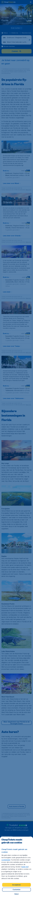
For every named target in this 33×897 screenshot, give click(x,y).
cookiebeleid (5, 860)
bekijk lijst (25, 867)
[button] (16, 894)
